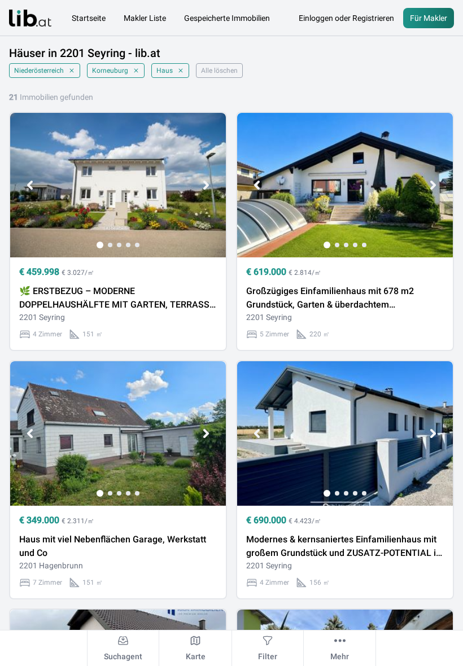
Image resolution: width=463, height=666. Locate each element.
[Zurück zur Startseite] (30, 18)
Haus (164, 71)
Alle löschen (219, 71)
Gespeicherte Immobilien (227, 18)
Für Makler (428, 18)
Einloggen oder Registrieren (346, 18)
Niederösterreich (39, 71)
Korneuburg (110, 71)
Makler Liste (145, 18)
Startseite (89, 18)
